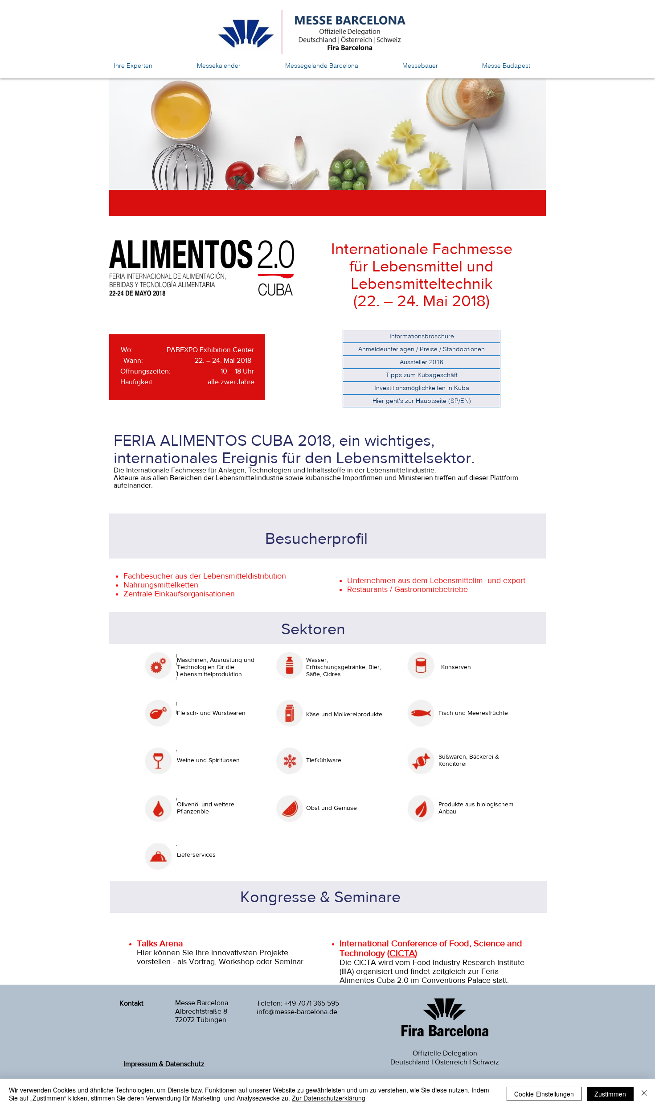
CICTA (402, 953)
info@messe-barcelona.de (297, 1011)
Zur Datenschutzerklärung (328, 1097)
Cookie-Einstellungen (544, 1093)
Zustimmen (610, 1093)
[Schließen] (644, 1094)
